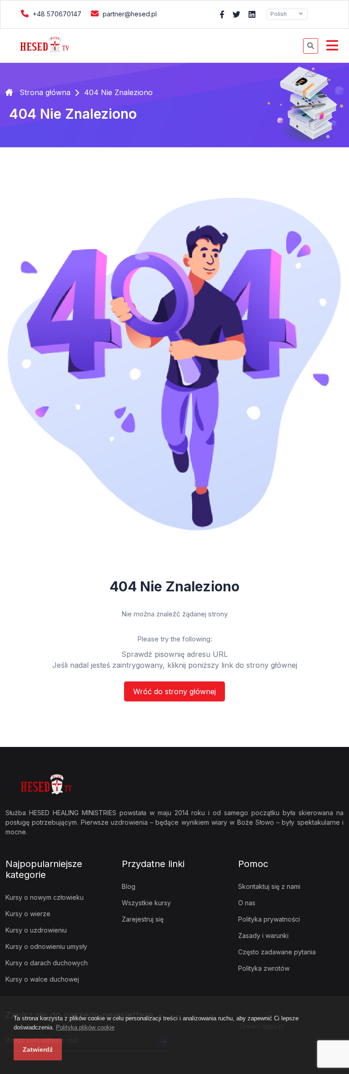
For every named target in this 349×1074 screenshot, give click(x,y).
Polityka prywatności (269, 919)
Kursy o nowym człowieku (44, 897)
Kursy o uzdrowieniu (36, 930)
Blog (128, 886)
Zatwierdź (38, 1049)
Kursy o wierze (27, 914)
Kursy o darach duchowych (46, 963)
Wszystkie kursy (146, 903)
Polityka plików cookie (85, 1027)
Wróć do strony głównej (174, 691)
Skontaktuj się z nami (269, 886)
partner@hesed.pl (129, 14)
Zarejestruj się (143, 919)
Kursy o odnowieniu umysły (46, 946)
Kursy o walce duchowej (42, 979)
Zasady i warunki (263, 935)
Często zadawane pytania (277, 952)
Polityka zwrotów (263, 968)
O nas (246, 903)
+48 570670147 (56, 14)
